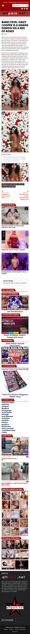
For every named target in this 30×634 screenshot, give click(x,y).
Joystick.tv (5, 424)
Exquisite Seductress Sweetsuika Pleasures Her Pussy (13, 226)
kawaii (4, 186)
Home (3, 18)
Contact (11, 629)
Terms (16, 629)
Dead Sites (23, 629)
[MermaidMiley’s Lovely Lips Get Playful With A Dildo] (15, 471)
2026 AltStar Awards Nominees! (15, 344)
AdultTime (5, 404)
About (6, 629)
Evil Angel (5, 414)
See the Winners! (15, 311)
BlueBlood (5, 408)
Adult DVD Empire (8, 402)
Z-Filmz (4, 432)
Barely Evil (15, 37)
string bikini (11, 186)
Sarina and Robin (8, 428)
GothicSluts (6, 418)
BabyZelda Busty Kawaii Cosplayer (13, 250)
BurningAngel (6, 410)
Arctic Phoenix (7, 486)
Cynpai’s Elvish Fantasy (9, 458)
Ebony (16, 184)
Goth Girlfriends (7, 416)
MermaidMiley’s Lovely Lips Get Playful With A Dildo (14, 484)
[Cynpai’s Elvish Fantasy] (15, 446)
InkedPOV (5, 420)
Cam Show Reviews (6, 456)
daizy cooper (9, 184)
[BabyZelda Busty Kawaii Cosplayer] (15, 239)
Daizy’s (9, 43)
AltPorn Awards (22, 39)
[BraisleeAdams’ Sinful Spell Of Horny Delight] (15, 262)
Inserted (5, 422)
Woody (5, 459)
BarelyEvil (5, 406)
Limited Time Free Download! (15, 369)
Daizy (7, 59)
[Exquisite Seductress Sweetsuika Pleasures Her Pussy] (15, 216)
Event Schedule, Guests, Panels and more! (15, 336)
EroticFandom (7, 412)
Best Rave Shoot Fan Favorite (9, 40)
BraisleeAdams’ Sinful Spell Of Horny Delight (14, 272)
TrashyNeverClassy (8, 430)
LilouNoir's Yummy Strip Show (6, 195)
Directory (15, 631)
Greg (6, 34)
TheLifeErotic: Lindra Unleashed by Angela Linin (23, 196)
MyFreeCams (6, 426)
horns (22, 184)
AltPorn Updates (8, 18)
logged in (12, 283)
